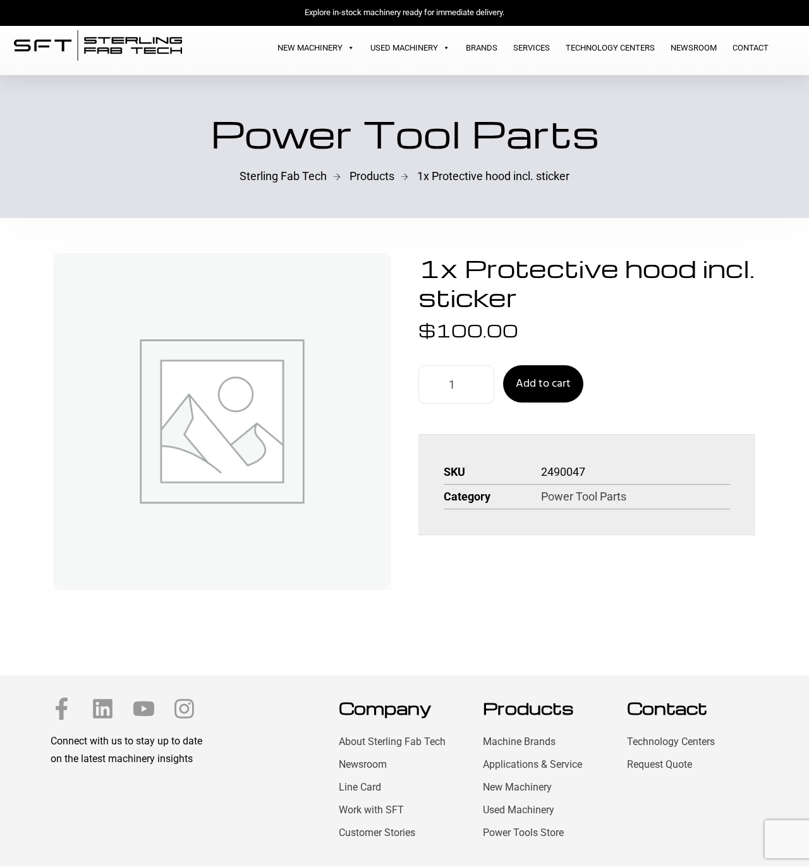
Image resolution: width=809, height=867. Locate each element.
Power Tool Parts (583, 496)
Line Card (360, 787)
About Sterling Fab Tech (392, 742)
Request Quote (659, 764)
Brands (481, 47)
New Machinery (310, 47)
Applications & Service (532, 764)
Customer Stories (377, 833)
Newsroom (694, 47)
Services (531, 47)
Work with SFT (371, 810)
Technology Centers (610, 47)
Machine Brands (519, 742)
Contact (751, 47)
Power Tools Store (523, 833)
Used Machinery (404, 47)
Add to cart (543, 384)
